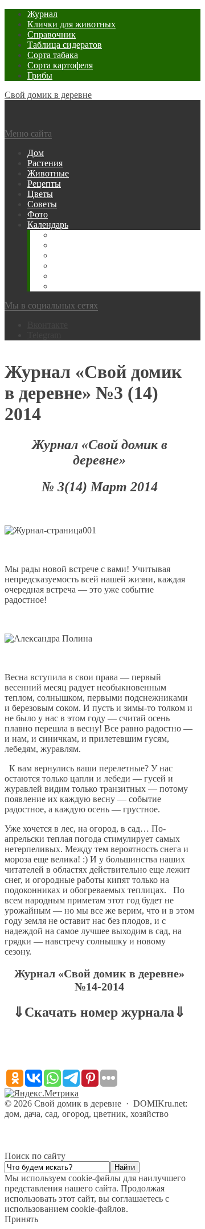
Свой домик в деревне (48, 95)
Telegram (44, 335)
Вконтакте (47, 325)
